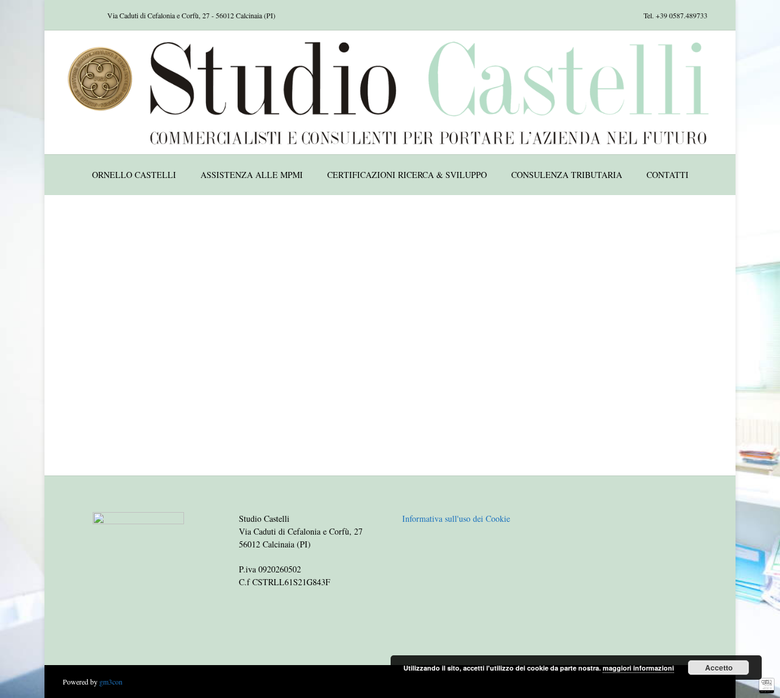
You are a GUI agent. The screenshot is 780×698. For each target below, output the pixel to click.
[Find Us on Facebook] (72, 15)
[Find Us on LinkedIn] (86, 15)
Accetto (718, 667)
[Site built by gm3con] (766, 685)
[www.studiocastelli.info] (390, 92)
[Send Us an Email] (57, 15)
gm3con (110, 681)
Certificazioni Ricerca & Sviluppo (407, 174)
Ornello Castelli (134, 174)
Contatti (668, 174)
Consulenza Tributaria (566, 174)
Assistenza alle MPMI (251, 174)
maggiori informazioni (638, 667)
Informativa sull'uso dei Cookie (456, 518)
